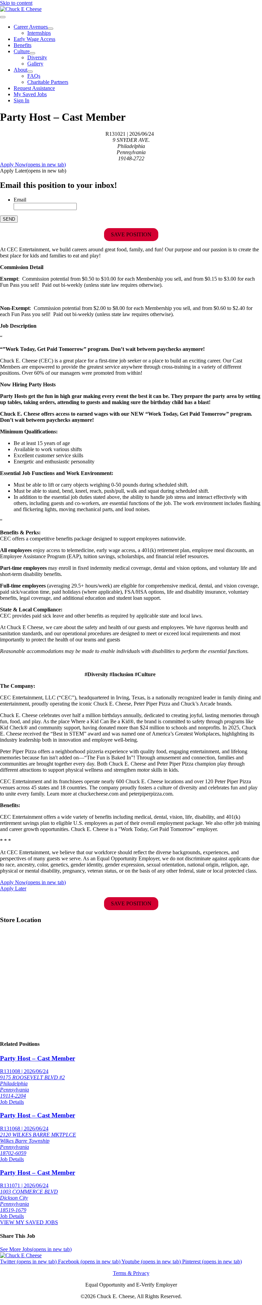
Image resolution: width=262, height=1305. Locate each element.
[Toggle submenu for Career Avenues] (50, 29)
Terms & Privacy (131, 1273)
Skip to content (16, 3)
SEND (9, 219)
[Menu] (2, 17)
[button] (33, 171)
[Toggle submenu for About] (30, 72)
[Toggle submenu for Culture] (32, 53)
